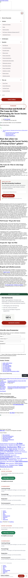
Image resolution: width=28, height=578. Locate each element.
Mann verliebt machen (10, 461)
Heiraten (18, 458)
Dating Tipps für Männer (7, 450)
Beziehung (3, 447)
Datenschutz (5, 519)
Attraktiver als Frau (4, 445)
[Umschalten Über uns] (20, 80)
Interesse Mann (3, 459)
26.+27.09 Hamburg (7, 368)
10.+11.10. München (7, 370)
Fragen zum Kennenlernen (8, 436)
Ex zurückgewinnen (7, 47)
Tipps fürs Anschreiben (7, 437)
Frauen (2, 453)
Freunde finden (16, 456)
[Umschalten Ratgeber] (20, 42)
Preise (4, 27)
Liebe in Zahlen (19, 459)
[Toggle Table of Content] (1, 128)
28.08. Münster (6, 364)
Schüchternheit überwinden (8, 60)
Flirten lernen (5, 53)
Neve (1, 521)
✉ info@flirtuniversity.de (7, 481)
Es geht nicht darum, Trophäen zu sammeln (14, 284)
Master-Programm (6, 18)
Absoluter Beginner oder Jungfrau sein (8, 443)
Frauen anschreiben (7, 68)
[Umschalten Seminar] (20, 21)
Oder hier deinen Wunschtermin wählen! (11, 371)
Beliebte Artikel (22, 445)
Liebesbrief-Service (6, 34)
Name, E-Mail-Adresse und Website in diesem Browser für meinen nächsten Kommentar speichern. (13, 355)
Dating (2, 448)
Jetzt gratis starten (8, 195)
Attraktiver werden (6, 70)
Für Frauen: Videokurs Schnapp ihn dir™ (11, 32)
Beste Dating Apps (6, 438)
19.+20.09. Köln (6, 367)
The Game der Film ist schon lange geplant (12, 132)
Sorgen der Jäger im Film (9, 134)
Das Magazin (5, 45)
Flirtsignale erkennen (7, 63)
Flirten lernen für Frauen (18, 451)
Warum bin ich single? (6, 466)
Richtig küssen (6, 73)
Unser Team (5, 83)
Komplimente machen (12, 459)
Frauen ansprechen (6, 55)
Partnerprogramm (13, 504)
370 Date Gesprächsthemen (8, 439)
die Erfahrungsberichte (18, 404)
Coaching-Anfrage (13, 490)
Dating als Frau (13, 448)
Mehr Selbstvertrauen (21, 461)
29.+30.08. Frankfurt (7, 365)
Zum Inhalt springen (4, 0)
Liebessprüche (3, 461)
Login (3, 95)
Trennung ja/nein (13, 465)
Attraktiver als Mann (13, 445)
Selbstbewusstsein (6, 76)
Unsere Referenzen (6, 85)
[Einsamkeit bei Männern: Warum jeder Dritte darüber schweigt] (3, 383)
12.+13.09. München (7, 366)
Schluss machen (18, 463)
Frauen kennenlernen (7, 58)
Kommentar (3, 343)
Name (1, 336)
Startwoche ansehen (14, 323)
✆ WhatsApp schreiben (8, 478)
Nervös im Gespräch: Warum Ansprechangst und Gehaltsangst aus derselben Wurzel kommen (18, 387)
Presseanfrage (13, 495)
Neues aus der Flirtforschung (6, 373)
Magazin (4, 512)
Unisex (20, 465)
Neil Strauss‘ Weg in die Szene (10, 133)
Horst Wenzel (7, 119)
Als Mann (19, 443)
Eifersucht (16, 450)
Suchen (25, 375)
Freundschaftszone (13, 458)
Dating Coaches (6, 272)
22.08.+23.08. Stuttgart (7, 363)
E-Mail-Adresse (3, 338)
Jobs (4, 513)
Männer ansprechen (10, 463)
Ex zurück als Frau (22, 450)
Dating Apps (21, 448)
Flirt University (24, 451)
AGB (4, 518)
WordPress (11, 521)
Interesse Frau (24, 458)
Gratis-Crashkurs (12, 99)
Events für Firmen (6, 90)
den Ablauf (12, 412)
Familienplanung (10, 451)
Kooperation (11, 499)
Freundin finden (6, 50)
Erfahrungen (5, 38)
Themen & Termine (7, 24)
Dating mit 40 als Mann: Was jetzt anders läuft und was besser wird (14, 378)
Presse (4, 514)
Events (4, 510)
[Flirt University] (14, 5)
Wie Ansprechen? (6, 435)
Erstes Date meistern (7, 65)
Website (1, 341)
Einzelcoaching (6, 29)
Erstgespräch (13, 105)
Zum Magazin (3, 391)
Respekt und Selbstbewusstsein (10, 135)
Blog (19, 447)
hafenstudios (9, 508)
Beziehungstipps (12, 447)
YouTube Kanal (6, 88)
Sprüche (7, 465)
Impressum (5, 517)
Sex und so (2, 465)
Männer (2, 463)
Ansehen (21, 576)
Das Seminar (5, 440)
